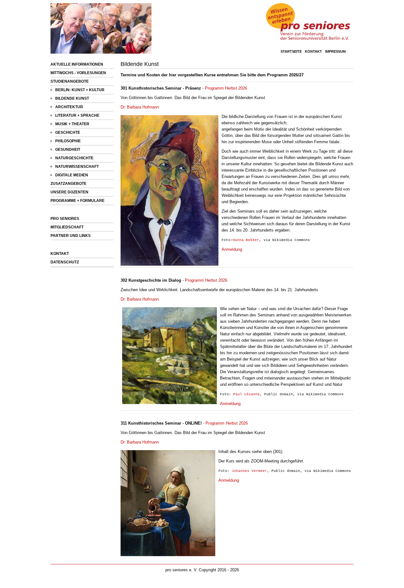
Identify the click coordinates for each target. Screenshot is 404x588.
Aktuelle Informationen (76, 64)
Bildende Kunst (72, 98)
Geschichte (67, 132)
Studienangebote (69, 81)
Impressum (335, 51)
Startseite (291, 51)
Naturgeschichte (74, 158)
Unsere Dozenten (69, 192)
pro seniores (64, 218)
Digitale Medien (71, 175)
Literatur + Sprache (77, 115)
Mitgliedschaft (67, 227)
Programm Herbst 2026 (226, 88)
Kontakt (313, 51)
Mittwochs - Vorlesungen (78, 73)
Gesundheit (67, 149)
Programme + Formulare (77, 200)
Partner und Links (70, 235)
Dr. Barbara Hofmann (140, 107)
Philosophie (68, 141)
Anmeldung (232, 249)
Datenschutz (64, 262)
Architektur (69, 107)
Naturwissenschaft (77, 166)
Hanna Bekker (246, 240)
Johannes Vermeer (249, 471)
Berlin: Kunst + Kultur (79, 90)
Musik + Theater (72, 124)
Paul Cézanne (246, 394)
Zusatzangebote (68, 183)
